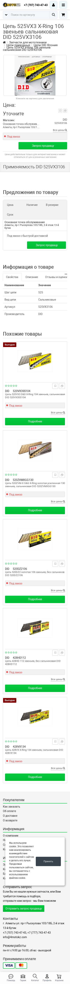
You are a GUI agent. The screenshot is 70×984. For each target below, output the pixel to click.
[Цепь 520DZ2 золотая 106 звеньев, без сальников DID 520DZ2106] (35, 538)
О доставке (10, 815)
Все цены (59, 130)
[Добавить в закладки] (60, 110)
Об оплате (9, 811)
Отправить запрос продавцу (23, 908)
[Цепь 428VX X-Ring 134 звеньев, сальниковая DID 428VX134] (35, 716)
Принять (48, 861)
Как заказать (11, 806)
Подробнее (35, 421)
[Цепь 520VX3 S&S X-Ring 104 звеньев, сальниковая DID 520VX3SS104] (35, 361)
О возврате (10, 820)
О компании (10, 835)
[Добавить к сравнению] (65, 110)
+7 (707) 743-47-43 (36, 5)
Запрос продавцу (43, 145)
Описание (31, 277)
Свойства (12, 277)
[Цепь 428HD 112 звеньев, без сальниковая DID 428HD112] (35, 627)
